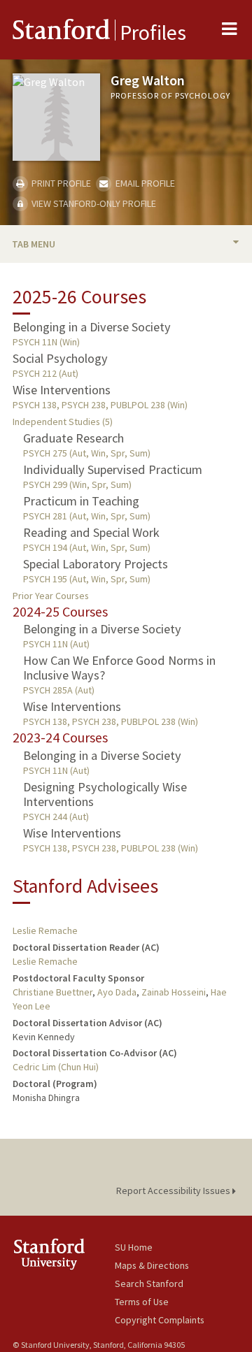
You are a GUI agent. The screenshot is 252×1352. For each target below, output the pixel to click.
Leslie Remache (45, 930)
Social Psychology (60, 358)
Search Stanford (149, 1283)
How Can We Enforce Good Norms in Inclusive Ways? (119, 667)
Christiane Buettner (52, 992)
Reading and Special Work (91, 532)
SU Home (134, 1247)
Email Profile (143, 183)
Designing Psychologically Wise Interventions (105, 794)
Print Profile (60, 183)
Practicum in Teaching (81, 501)
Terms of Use (142, 1301)
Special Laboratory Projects (95, 564)
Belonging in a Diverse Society (92, 327)
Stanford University (64, 1254)
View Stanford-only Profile (92, 203)
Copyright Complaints (159, 1320)
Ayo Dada (116, 992)
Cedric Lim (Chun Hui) (56, 1066)
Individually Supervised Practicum (112, 469)
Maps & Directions (152, 1265)
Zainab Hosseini (173, 992)
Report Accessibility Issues (174, 1190)
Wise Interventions (62, 390)
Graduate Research (73, 438)
